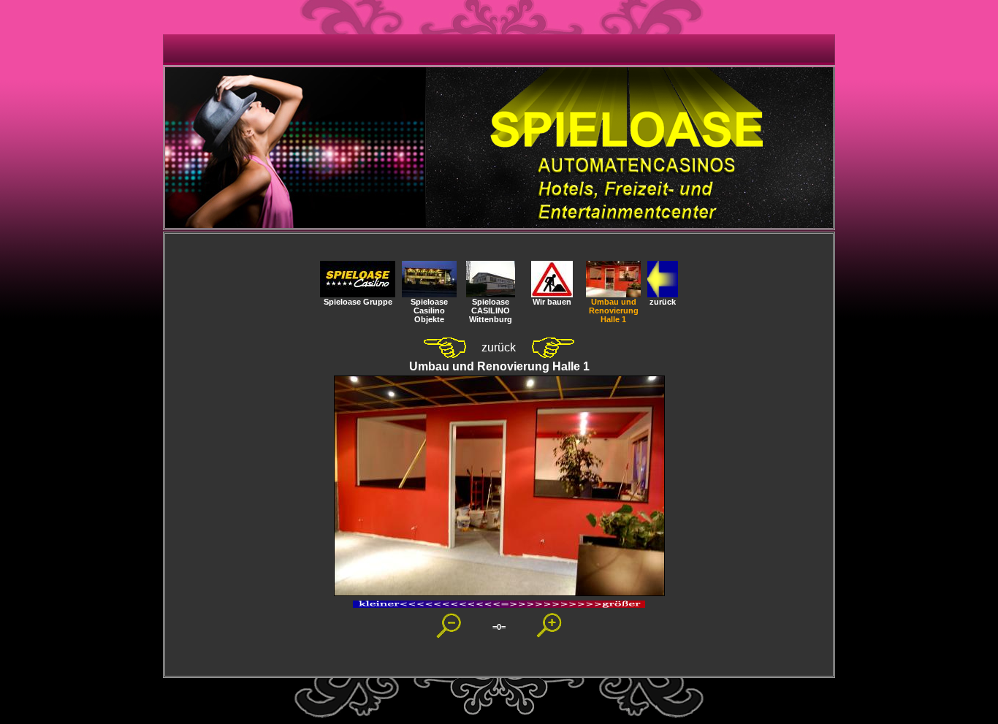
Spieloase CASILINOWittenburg (490, 310)
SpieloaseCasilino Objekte (429, 310)
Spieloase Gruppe (358, 301)
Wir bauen (552, 301)
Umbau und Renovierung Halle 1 (614, 310)
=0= (499, 626)
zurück (663, 301)
